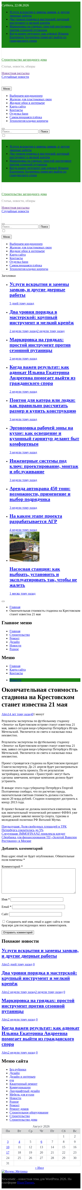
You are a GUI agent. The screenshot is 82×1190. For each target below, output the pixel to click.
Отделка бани (19, 113)
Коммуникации (20, 1087)
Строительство (20, 634)
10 (7, 1147)
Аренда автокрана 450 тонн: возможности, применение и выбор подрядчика (40, 494)
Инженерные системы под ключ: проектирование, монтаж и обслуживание (44, 466)
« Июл (39, 1167)
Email (6, 906)
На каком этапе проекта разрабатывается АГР (36, 518)
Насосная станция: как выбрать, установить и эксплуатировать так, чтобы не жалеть (43, 577)
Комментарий (12, 866)
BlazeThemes (25, 1182)
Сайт (5, 914)
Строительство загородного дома (24, 59)
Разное (14, 649)
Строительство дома (23, 1119)
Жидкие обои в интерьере (27, 103)
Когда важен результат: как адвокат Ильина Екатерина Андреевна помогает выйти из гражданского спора (39, 37)
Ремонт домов (19, 1109)
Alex (5, 714)
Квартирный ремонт (23, 1083)
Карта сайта (18, 106)
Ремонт (15, 638)
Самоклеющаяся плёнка (26, 117)
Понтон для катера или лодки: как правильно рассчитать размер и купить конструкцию (43, 405)
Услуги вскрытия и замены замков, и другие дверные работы (39, 290)
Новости (15, 645)
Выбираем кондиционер (26, 95)
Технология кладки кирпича (29, 120)
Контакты (16, 110)
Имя (6, 899)
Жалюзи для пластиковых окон (31, 99)
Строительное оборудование (29, 1112)
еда (12, 1080)
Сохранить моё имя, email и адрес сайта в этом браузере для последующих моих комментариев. (36, 923)
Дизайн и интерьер (22, 1076)
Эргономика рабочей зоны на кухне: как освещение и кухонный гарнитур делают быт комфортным (44, 435)
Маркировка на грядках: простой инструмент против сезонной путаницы (40, 28)
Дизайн (15, 642)
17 (7, 1152)
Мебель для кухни (22, 1094)
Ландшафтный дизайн (25, 1091)
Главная (15, 631)
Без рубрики (18, 1069)
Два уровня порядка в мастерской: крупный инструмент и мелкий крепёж (39, 21)
